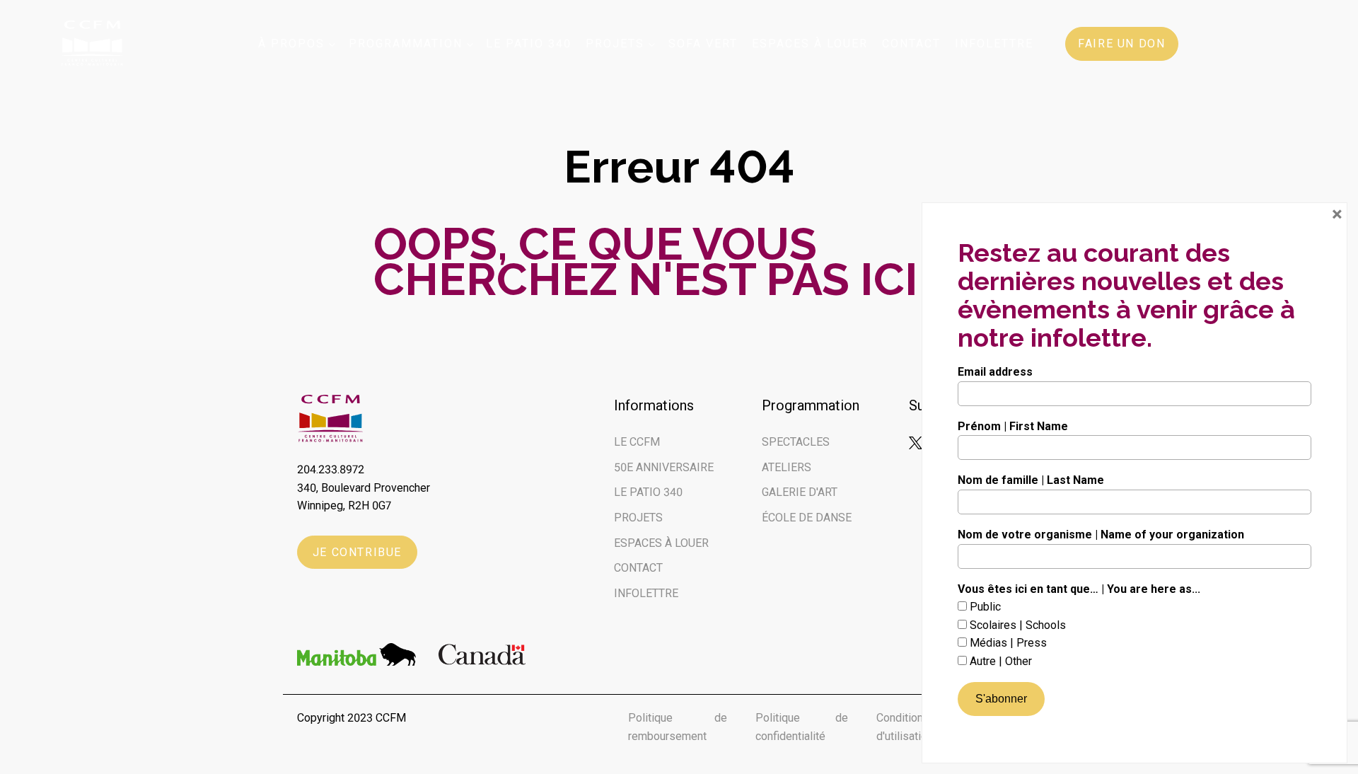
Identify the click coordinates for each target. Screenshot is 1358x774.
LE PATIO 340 (648, 492)
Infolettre (994, 43)
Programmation (406, 43)
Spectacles (796, 442)
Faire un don (1121, 43)
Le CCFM (637, 442)
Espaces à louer (810, 43)
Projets (615, 43)
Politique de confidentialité (801, 727)
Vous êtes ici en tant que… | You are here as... (1079, 589)
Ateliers (786, 467)
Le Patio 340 (528, 43)
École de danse (807, 517)
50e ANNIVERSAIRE (664, 467)
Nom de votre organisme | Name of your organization (1101, 534)
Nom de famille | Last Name (1031, 480)
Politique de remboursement (677, 727)
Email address (995, 372)
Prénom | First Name (1013, 426)
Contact (911, 43)
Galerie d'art (799, 492)
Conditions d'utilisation (904, 727)
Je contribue (357, 552)
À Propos (291, 43)
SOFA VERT (703, 43)
